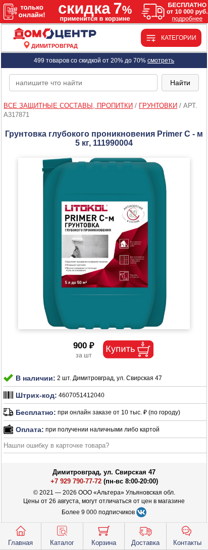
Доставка (145, 542)
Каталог (62, 542)
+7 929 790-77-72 (75, 481)
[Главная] (54, 34)
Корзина (103, 542)
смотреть (160, 60)
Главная (20, 542)
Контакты (187, 542)
